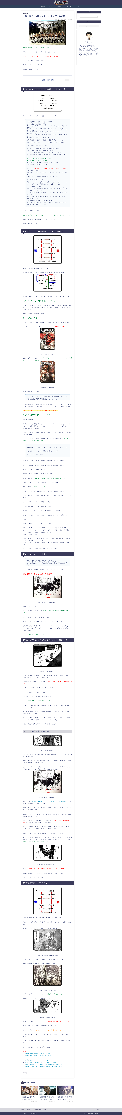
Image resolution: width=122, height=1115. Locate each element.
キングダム (78, 6)
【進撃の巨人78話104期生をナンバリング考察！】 (39, 1053)
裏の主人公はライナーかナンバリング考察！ (37, 1060)
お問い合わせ (35, 1113)
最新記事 (43, 6)
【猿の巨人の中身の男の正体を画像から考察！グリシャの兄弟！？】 (44, 1066)
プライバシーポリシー (26, 1113)
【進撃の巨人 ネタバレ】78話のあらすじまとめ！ (39, 1055)
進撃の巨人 (69, 6)
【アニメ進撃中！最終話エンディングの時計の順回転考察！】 (42, 1062)
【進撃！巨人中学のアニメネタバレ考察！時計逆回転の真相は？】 (43, 1064)
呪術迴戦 (60, 6)
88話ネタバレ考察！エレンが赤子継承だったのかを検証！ (48, 801)
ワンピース (52, 6)
